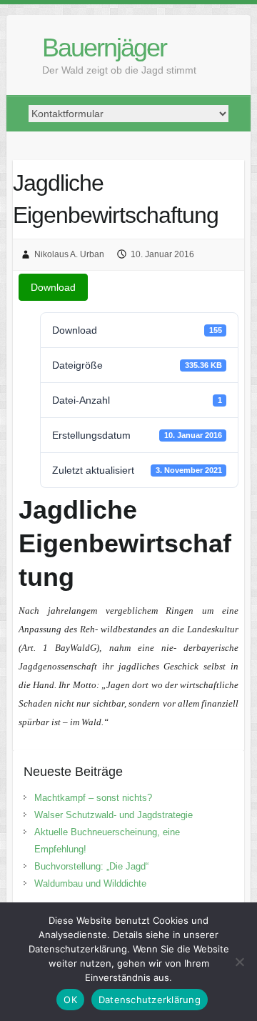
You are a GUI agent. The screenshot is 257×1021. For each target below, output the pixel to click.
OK (70, 999)
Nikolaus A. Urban (69, 254)
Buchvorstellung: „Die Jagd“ (91, 866)
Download (53, 287)
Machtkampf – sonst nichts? (93, 797)
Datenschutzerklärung (150, 999)
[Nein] (239, 962)
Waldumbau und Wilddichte (90, 883)
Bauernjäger (104, 47)
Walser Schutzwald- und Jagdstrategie (113, 815)
